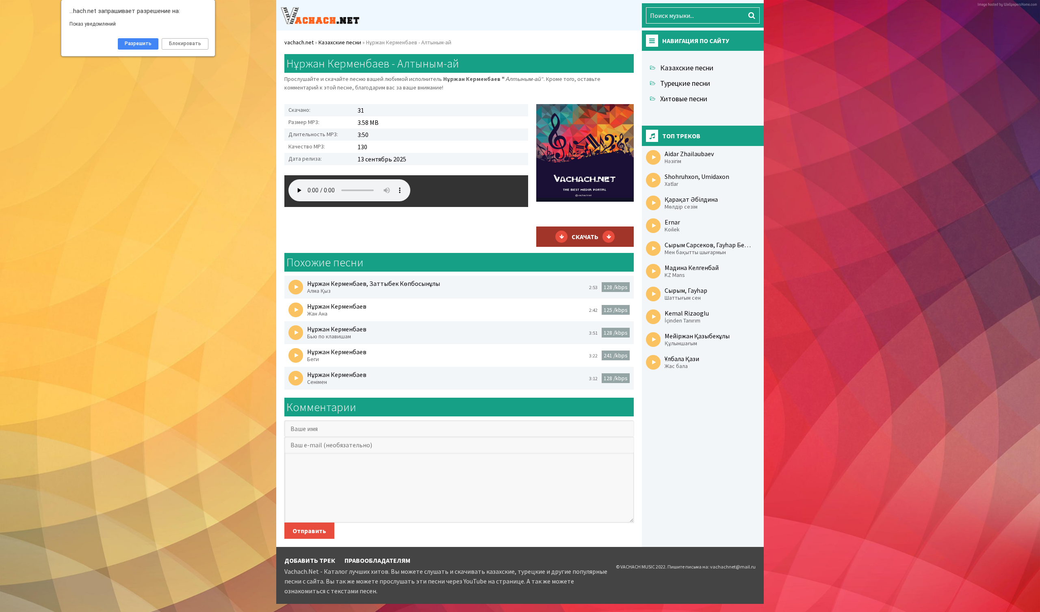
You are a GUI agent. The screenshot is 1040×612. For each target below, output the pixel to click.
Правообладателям (377, 560)
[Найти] (751, 15)
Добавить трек (309, 560)
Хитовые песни (683, 98)
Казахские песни (686, 67)
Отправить (309, 531)
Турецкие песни (685, 83)
